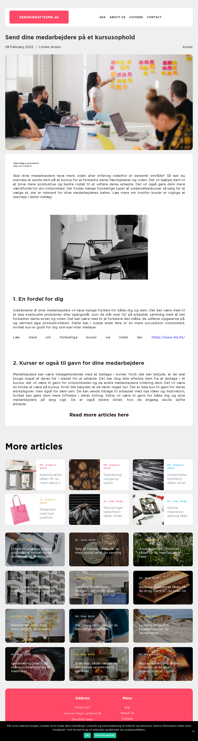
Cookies (136, 17)
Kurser (188, 47)
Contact (154, 17)
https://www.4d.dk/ (168, 337)
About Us (117, 17)
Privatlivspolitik (105, 735)
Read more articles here (99, 415)
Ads (102, 17)
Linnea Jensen (50, 47)
